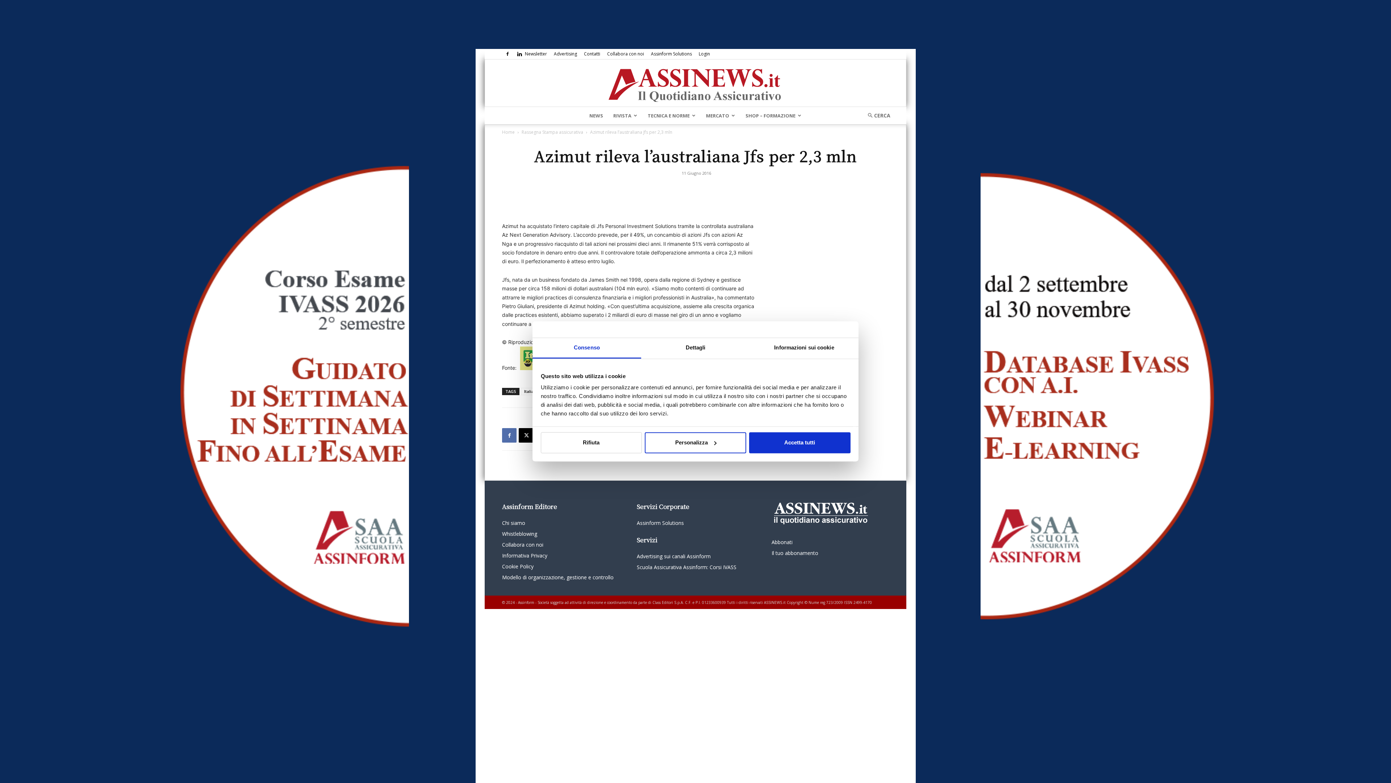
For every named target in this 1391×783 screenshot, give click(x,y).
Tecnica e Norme (669, 115)
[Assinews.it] (695, 83)
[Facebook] (507, 54)
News (596, 115)
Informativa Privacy (524, 555)
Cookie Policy (518, 566)
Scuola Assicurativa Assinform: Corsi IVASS (686, 567)
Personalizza (691, 442)
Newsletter (536, 54)
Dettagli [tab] (696, 347)
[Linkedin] (519, 54)
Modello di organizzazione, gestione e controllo (558, 577)
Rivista (622, 115)
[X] (526, 435)
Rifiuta (591, 442)
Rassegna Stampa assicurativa (552, 132)
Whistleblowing (519, 533)
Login (704, 54)
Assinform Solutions (671, 54)
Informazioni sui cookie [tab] (804, 347)
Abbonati (782, 542)
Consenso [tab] (587, 347)
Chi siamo (513, 522)
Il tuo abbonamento (795, 553)
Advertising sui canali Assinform (674, 556)
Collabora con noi (625, 54)
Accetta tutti (799, 442)
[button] (876, 115)
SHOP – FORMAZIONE (770, 115)
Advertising (565, 54)
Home (508, 132)
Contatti (592, 54)
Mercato (717, 115)
